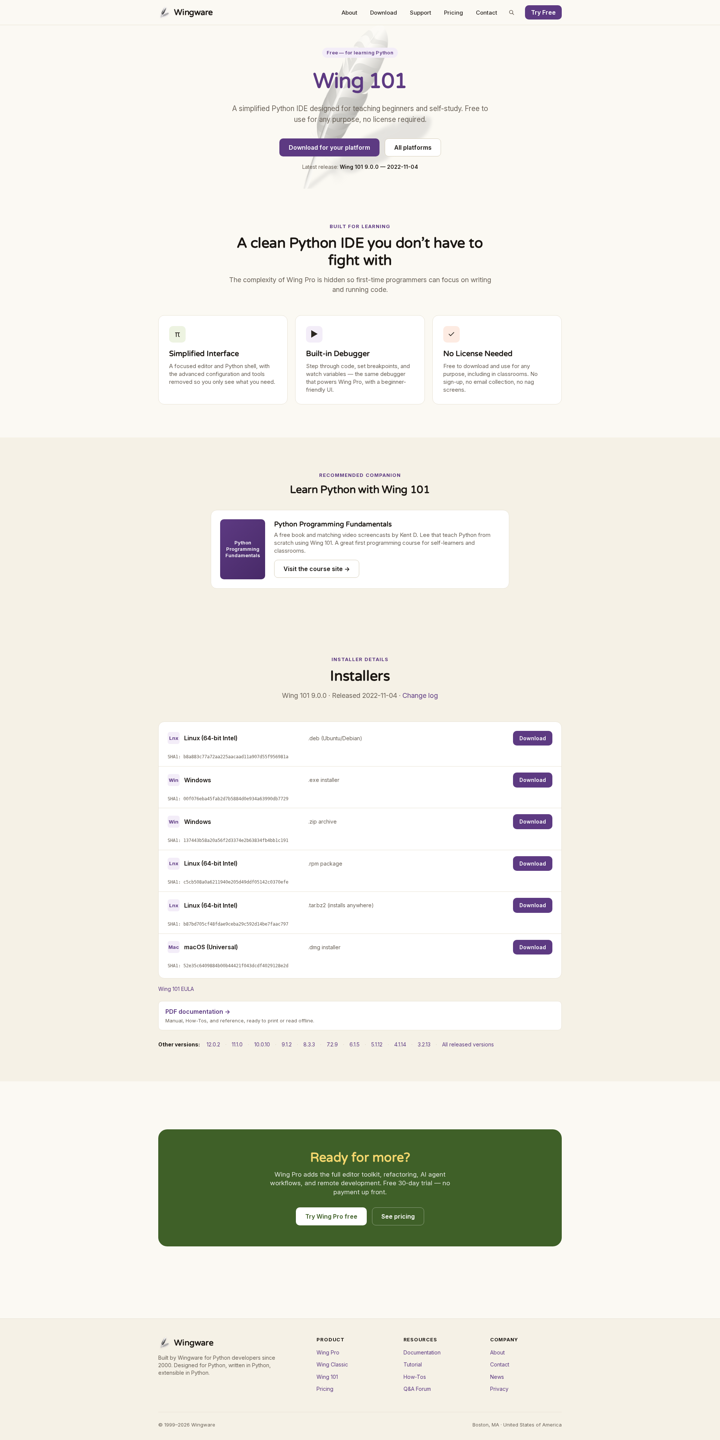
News (497, 1377)
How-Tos (415, 1377)
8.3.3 (309, 1044)
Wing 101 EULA (176, 989)
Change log (420, 695)
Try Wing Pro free (331, 1216)
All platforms (413, 147)
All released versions (468, 1044)
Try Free (543, 12)
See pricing (398, 1216)
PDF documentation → (197, 1011)
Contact (486, 12)
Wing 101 (327, 1377)
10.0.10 (262, 1044)
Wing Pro (327, 1352)
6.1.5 (355, 1044)
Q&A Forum (417, 1389)
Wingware (193, 12)
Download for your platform (329, 147)
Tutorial (413, 1364)
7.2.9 (332, 1044)
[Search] (511, 12)
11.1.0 (237, 1044)
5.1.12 (376, 1044)
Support (420, 12)
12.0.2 (213, 1044)
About (349, 12)
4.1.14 (400, 1044)
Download (383, 12)
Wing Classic (332, 1364)
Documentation (422, 1352)
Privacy (499, 1389)
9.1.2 (287, 1044)
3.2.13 (424, 1044)
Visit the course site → (317, 569)
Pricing (453, 12)
